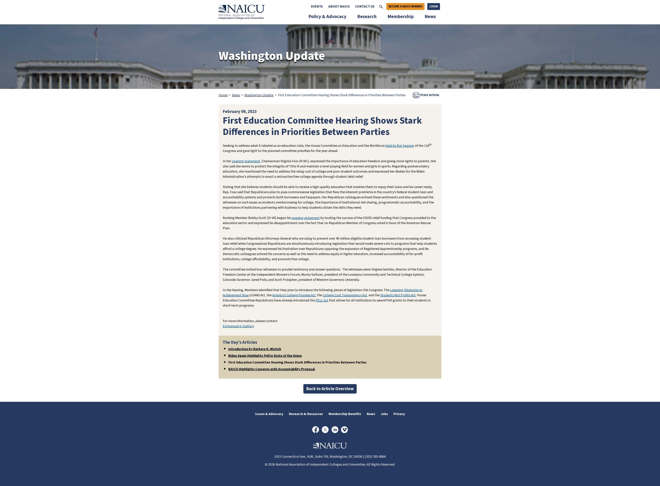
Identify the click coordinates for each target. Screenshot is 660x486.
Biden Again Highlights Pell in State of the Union (265, 355)
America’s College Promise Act (294, 295)
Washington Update (258, 95)
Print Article (429, 95)
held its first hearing (399, 145)
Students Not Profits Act (398, 295)
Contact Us (365, 6)
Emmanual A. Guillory (238, 326)
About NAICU (339, 6)
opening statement (246, 161)
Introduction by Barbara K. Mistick (254, 349)
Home (223, 95)
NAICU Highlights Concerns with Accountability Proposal (271, 369)
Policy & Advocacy (327, 16)
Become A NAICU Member (405, 6)
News (430, 16)
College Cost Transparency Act (345, 295)
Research (367, 16)
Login (434, 6)
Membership (401, 16)
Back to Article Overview (330, 389)
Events (317, 6)
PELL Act (322, 300)
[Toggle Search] (381, 6)
